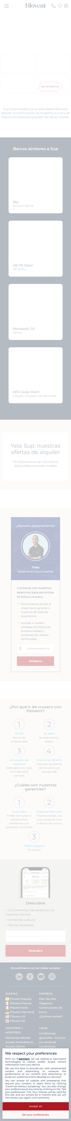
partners (24, 1058)
